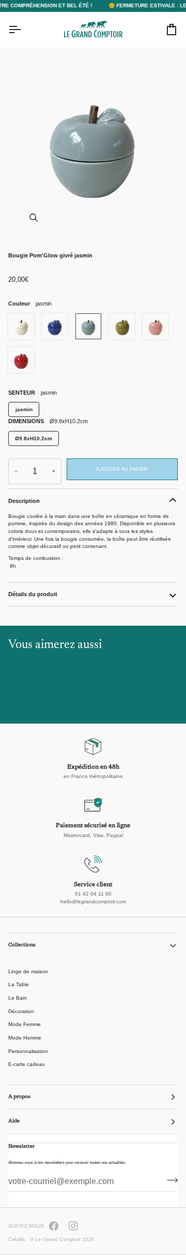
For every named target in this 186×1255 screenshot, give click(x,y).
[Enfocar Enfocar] (93, 144)
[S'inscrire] (169, 1180)
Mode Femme (24, 1024)
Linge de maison (28, 971)
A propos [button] (19, 1097)
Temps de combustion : (36, 558)
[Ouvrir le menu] (23, 29)
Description (24, 501)
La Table (18, 984)
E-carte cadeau (26, 1064)
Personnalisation (28, 1051)
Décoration (21, 1011)
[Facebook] (53, 1226)
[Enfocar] (33, 217)
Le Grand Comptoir (58, 1239)
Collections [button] (22, 945)
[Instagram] (73, 1226)
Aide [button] (14, 1121)
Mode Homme (24, 1038)
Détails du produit (32, 594)
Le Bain (17, 998)
